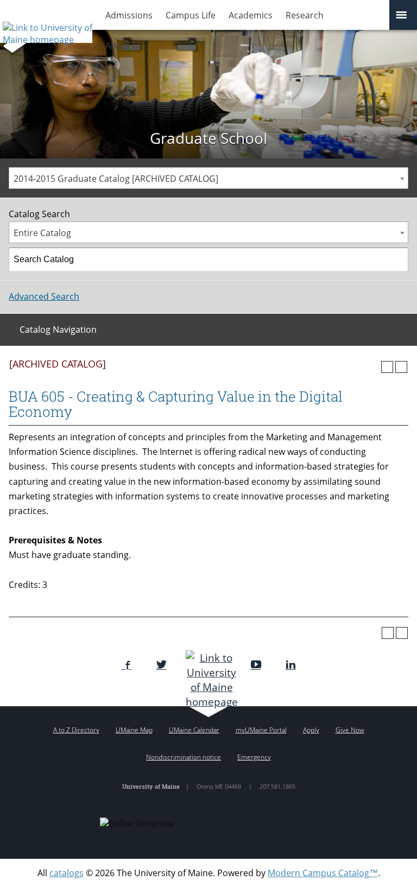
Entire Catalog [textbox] (42, 233)
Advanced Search (44, 296)
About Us (124, 46)
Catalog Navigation (58, 329)
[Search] (397, 259)
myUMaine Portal (261, 729)
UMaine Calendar (194, 729)
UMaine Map (134, 729)
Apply (311, 729)
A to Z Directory (76, 729)
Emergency (254, 757)
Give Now (350, 729)
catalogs (66, 873)
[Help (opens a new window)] (401, 367)
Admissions (129, 15)
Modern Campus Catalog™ (323, 873)
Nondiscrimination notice (183, 757)
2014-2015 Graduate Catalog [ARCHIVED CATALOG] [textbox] (116, 179)
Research (305, 15)
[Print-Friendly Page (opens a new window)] (387, 367)
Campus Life (191, 15)
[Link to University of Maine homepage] (46, 30)
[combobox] (208, 178)
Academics (251, 15)
